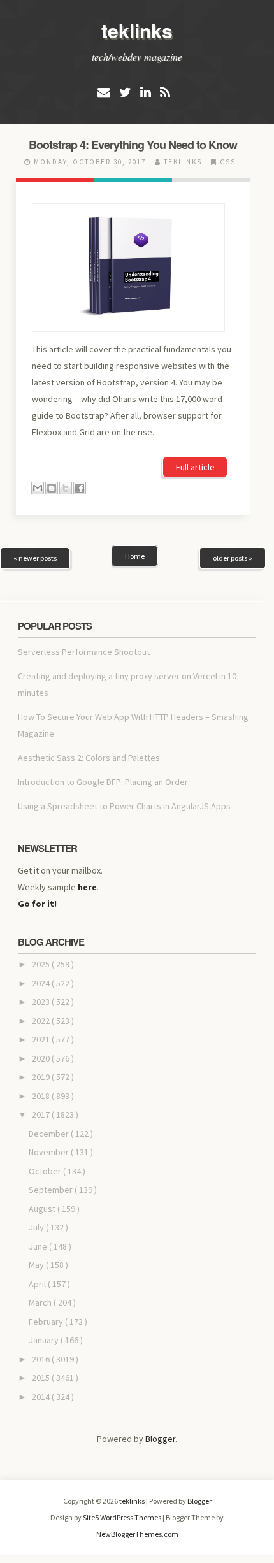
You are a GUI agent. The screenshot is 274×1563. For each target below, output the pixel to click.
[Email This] (37, 488)
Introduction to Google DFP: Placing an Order (103, 782)
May (37, 1265)
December (50, 1133)
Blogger (160, 1438)
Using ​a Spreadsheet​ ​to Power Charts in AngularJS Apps (124, 806)
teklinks (137, 30)
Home (135, 556)
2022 (42, 1020)
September (52, 1189)
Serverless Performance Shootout (84, 652)
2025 (42, 964)
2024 (42, 983)
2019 (42, 1077)
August (43, 1208)
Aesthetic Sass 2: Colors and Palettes (89, 757)
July (37, 1227)
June (39, 1246)
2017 (42, 1114)
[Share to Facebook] (79, 488)
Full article (195, 467)
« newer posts (35, 558)
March (41, 1302)
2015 (42, 1377)
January (45, 1340)
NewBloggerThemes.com (137, 1534)
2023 (42, 1001)
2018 (42, 1096)
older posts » (232, 558)
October (46, 1171)
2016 (42, 1359)
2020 (42, 1058)
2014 (42, 1396)
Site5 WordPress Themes (122, 1517)
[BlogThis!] (51, 488)
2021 (42, 1039)
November (50, 1152)
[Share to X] (65, 488)
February (47, 1321)
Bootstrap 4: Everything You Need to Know (133, 144)
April (38, 1284)
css (228, 161)
